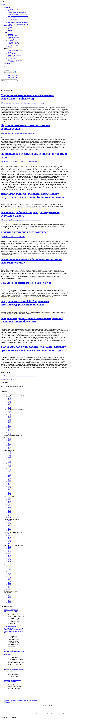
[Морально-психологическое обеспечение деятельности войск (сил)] (22, 103)
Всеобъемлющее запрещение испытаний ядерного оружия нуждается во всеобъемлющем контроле (33, 348)
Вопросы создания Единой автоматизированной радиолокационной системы (32, 319)
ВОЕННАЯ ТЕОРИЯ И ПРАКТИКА (24, 232)
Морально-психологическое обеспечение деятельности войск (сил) (27, 96)
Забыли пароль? (13, 75)
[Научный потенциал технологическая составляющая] (18, 133)
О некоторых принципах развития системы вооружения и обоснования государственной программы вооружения (14, 652)
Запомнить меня (9, 72)
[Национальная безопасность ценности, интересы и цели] (19, 161)
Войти (6, 74)
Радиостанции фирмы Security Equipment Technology (12, 680)
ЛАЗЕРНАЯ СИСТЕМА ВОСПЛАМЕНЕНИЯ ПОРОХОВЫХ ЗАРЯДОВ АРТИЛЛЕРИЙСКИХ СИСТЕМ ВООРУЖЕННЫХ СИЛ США (14, 629)
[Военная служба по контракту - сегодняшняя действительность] (21, 220)
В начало (3, 379)
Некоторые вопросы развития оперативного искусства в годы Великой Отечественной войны (33, 195)
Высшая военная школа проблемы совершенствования (21, 376)
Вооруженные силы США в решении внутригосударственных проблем (25, 302)
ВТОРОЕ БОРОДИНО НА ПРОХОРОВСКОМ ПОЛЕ (11, 610)
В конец (13, 379)
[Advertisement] (34, 85)
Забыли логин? (12, 77)
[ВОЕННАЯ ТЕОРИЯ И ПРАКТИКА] (13, 237)
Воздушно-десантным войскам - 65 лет (26, 282)
